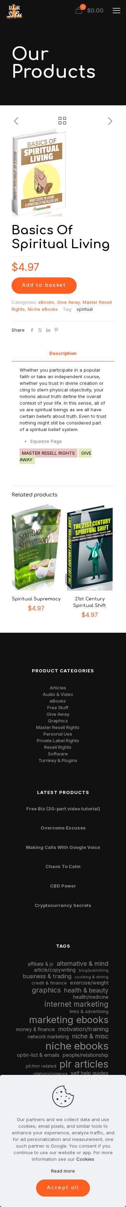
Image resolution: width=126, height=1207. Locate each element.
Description (63, 353)
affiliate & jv (41, 964)
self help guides (89, 1073)
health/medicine (90, 997)
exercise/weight (89, 983)
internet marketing (76, 1004)
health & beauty (86, 990)
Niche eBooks (43, 309)
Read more (63, 1171)
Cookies (85, 1159)
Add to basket (44, 285)
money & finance (35, 1029)
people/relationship (85, 1055)
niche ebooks (77, 1046)
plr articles (83, 1064)
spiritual (85, 309)
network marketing (48, 1036)
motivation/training (83, 1029)
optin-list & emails (38, 1055)
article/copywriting (55, 970)
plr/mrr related (41, 1066)
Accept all (63, 1187)
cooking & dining (91, 976)
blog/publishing (93, 970)
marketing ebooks (68, 1020)
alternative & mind (82, 963)
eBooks (46, 302)
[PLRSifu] (14, 10)
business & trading (47, 976)
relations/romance (50, 1073)
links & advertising (89, 1011)
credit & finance (49, 983)
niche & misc (90, 1036)
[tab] (63, 353)
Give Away (68, 302)
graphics (46, 990)
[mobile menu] (116, 10)
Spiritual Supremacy (36, 599)
